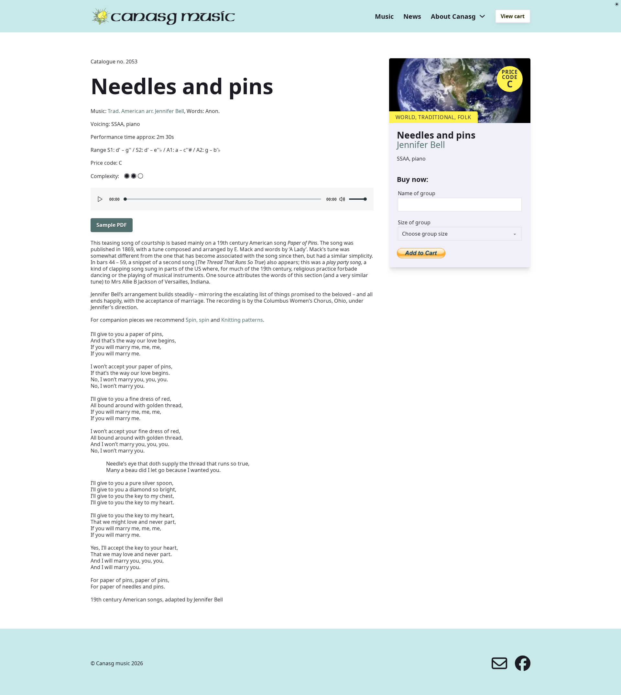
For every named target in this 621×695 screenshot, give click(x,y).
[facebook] (522, 663)
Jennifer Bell (421, 145)
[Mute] (342, 199)
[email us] (499, 663)
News (412, 16)
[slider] (358, 199)
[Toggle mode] (616, 4)
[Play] (100, 199)
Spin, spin (197, 319)
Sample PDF (111, 225)
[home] (163, 16)
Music (384, 16)
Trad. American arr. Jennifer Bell (146, 111)
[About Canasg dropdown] (482, 16)
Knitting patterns (242, 319)
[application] (232, 199)
